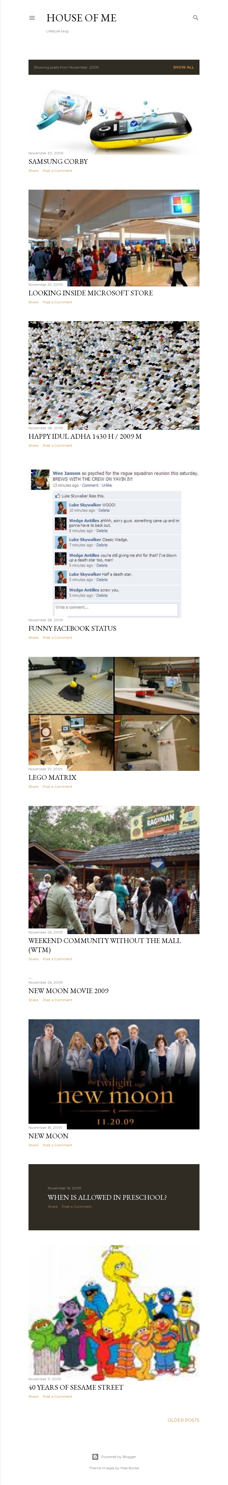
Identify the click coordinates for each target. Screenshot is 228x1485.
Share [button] (33, 170)
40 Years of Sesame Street (76, 1387)
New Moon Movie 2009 (68, 990)
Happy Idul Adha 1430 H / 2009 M (85, 436)
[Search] (196, 16)
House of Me (81, 18)
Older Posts (184, 1420)
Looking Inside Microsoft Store (90, 292)
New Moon (48, 1135)
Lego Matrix (52, 777)
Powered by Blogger (118, 1456)
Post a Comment (57, 170)
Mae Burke (130, 1468)
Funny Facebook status (72, 628)
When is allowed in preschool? (107, 1197)
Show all (183, 67)
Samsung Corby (58, 161)
